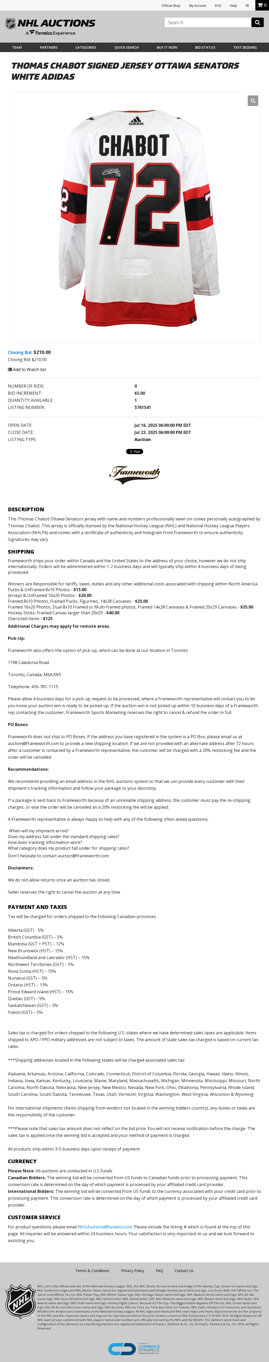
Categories (85, 47)
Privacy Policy (132, 1270)
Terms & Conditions (92, 1270)
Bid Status (205, 47)
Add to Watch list (29, 369)
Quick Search (127, 47)
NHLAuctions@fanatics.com (105, 1227)
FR (247, 5)
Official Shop (171, 5)
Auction (142, 439)
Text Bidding (245, 47)
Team (17, 47)
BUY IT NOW (167, 47)
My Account (197, 5)
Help (233, 5)
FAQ (218, 5)
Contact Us (184, 1270)
